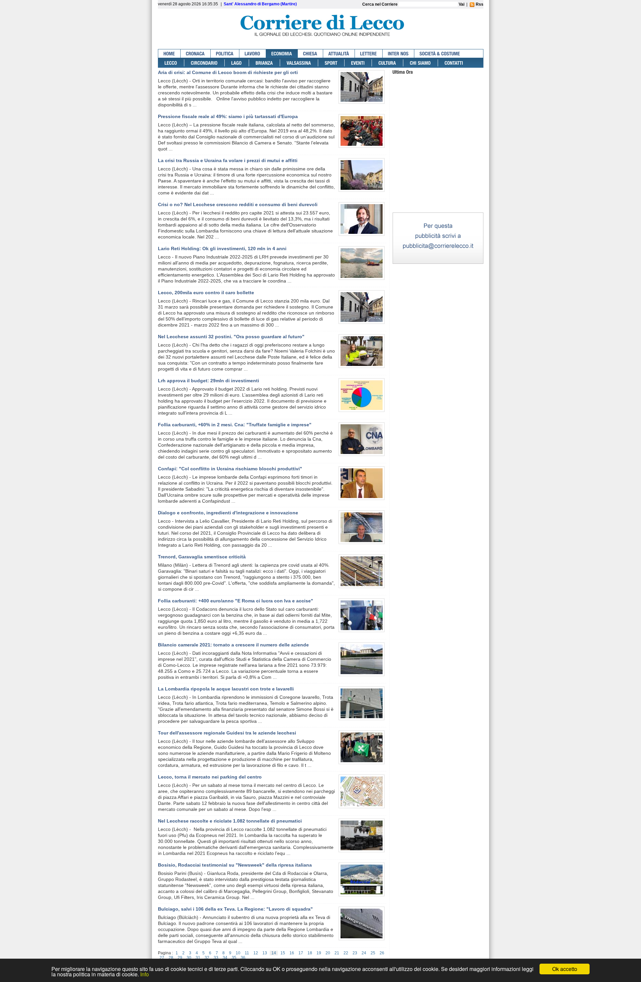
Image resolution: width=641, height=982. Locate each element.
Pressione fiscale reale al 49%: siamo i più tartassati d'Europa (228, 116)
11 (247, 953)
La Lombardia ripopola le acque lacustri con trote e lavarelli (226, 688)
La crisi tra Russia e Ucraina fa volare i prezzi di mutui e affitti (227, 160)
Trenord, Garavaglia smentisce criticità (202, 556)
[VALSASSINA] (299, 62)
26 (382, 953)
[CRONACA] (196, 53)
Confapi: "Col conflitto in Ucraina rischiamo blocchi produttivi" (230, 468)
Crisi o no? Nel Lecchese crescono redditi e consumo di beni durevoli (237, 204)
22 (346, 953)
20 (328, 953)
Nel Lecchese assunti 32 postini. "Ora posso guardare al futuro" (231, 336)
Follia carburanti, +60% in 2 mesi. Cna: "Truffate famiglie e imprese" (234, 424)
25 (373, 953)
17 (300, 953)
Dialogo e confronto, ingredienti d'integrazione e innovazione (228, 512)
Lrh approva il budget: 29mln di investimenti (208, 380)
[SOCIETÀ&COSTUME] (439, 53)
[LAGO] (237, 62)
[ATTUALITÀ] (339, 53)
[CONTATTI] (454, 62)
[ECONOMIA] (282, 53)
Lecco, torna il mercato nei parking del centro (210, 777)
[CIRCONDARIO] (204, 62)
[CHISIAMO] (420, 62)
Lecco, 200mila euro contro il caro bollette (206, 292)
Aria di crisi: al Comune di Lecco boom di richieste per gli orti (228, 72)
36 (243, 957)
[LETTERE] (369, 53)
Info (144, 974)
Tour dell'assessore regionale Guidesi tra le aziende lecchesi (227, 732)
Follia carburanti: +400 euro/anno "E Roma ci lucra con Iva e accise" (235, 600)
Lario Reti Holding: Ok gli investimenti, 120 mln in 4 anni (222, 248)
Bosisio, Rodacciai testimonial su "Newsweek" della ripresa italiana (235, 865)
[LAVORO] (252, 53)
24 (364, 953)
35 (234, 957)
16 (291, 953)
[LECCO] (171, 62)
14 (273, 953)
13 (264, 953)
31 (198, 957)
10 (238, 953)
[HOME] (169, 53)
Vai (461, 4)
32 (207, 957)
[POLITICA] (225, 53)
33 (216, 957)
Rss (479, 4)
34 (225, 957)
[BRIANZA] (264, 62)
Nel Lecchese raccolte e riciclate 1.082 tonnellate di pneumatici (230, 821)
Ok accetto (564, 969)
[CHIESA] (310, 53)
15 (282, 953)
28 (171, 957)
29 (180, 957)
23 (355, 953)
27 (162, 957)
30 (189, 957)
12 (255, 953)
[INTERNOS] (398, 53)
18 (309, 953)
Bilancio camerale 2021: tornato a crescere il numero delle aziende (233, 644)
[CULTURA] (387, 62)
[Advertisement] (438, 169)
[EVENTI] (358, 62)
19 (318, 953)
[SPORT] (331, 62)
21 (337, 953)
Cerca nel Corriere (380, 4)
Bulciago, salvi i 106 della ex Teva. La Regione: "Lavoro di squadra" (235, 909)
